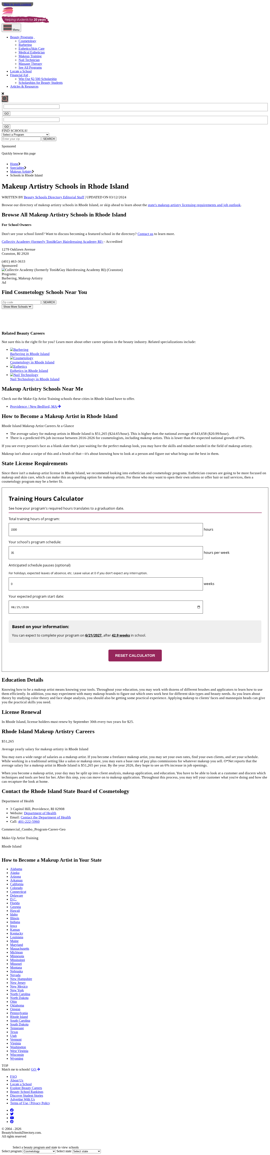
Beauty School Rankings (26, 1092)
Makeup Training (30, 56)
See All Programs (30, 67)
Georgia (15, 907)
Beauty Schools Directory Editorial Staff (54, 197)
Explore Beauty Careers (26, 1088)
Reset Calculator (135, 655)
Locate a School (21, 71)
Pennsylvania (19, 1013)
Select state (64, 1151)
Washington (18, 1047)
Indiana (15, 922)
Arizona (15, 876)
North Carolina (20, 994)
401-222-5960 (29, 822)
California (16, 884)
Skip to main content (17, 4)
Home (14, 164)
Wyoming (16, 1058)
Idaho (14, 914)
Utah (13, 1035)
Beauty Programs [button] (21, 37)
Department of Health (40, 813)
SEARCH (49, 138)
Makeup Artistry (21, 171)
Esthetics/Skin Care (32, 48)
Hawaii (15, 910)
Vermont (16, 1039)
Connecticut (18, 891)
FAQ (13, 1076)
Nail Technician (29, 60)
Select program (12, 1151)
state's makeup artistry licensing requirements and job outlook (194, 205)
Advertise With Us (22, 1099)
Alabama (16, 869)
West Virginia (19, 1051)
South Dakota (19, 1024)
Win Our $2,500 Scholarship (38, 79)
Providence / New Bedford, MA (34, 407)
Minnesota (17, 956)
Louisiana (16, 937)
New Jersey (18, 982)
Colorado (16, 888)
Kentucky (16, 933)
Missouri (16, 963)
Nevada (15, 975)
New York (17, 990)
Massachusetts (19, 948)
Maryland (16, 945)
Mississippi (17, 960)
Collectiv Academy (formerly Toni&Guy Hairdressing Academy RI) (52, 242)
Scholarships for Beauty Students (41, 82)
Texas (14, 1032)
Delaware (16, 895)
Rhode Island (19, 1017)
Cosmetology (27, 41)
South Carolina (20, 1020)
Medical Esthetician (32, 52)
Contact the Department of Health (46, 817)
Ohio (13, 1001)
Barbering (25, 45)
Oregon (15, 1009)
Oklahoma (17, 1005)
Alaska (14, 873)
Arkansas (16, 880)
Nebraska (16, 971)
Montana (16, 967)
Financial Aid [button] (19, 75)
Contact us (145, 234)
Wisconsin (17, 1054)
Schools (16, 306)
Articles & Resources (24, 86)
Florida (15, 903)
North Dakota (19, 998)
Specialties (17, 168)
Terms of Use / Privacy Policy (30, 1103)
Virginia (15, 1043)
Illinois (14, 918)
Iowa (13, 926)
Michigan (16, 952)
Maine (14, 941)
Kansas (15, 929)
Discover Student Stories (26, 1095)
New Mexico (19, 986)
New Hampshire (21, 979)
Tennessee (17, 1028)
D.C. (13, 899)
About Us (16, 1080)
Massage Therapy (30, 63)
